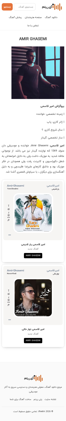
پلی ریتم (38, 399)
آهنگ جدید (33, 249)
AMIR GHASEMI (33, 255)
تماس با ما (33, 25)
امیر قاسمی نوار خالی (33, 329)
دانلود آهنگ (51, 17)
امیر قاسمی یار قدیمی (33, 244)
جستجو (7, 7)
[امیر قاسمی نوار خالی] (33, 295)
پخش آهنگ (15, 17)
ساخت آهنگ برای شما (20, 399)
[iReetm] (51, 7)
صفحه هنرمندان (33, 17)
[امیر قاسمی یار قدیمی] (33, 210)
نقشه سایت (50, 399)
